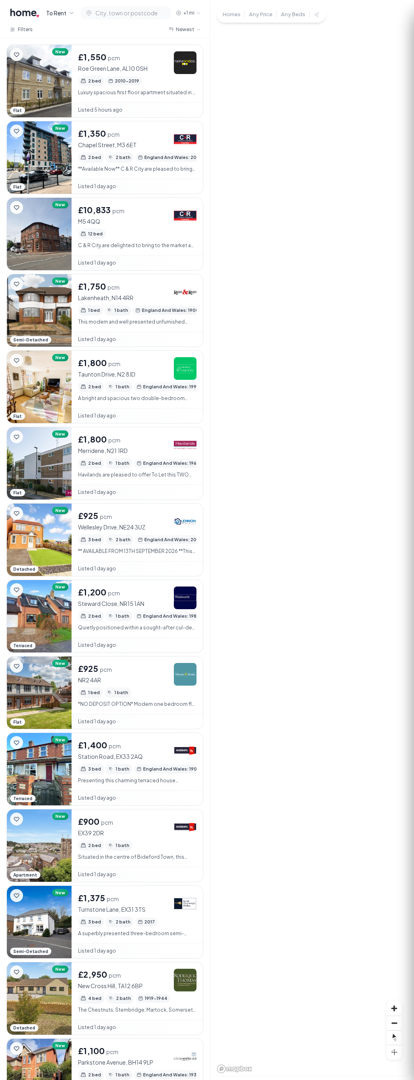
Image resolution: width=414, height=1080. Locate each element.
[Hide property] (32, 54)
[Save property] (16, 54)
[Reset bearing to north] (394, 1037)
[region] (312, 540)
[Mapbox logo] (234, 1069)
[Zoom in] (394, 1008)
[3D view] (394, 1052)
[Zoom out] (394, 1023)
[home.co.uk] (25, 13)
